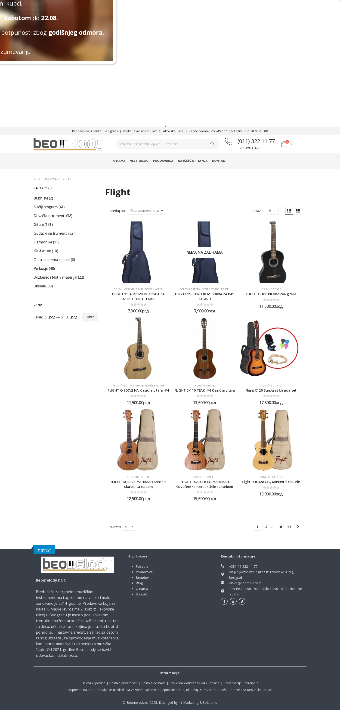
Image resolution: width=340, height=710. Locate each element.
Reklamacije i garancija (240, 683)
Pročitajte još (208, 278)
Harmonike (43, 242)
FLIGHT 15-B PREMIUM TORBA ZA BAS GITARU (204, 296)
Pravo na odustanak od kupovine (194, 683)
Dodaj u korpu (142, 278)
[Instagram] (233, 601)
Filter (90, 317)
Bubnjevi (41, 198)
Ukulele (144, 477)
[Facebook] (224, 601)
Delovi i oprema (124, 289)
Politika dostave (153, 683)
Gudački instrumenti (51, 233)
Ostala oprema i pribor (52, 259)
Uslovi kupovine (93, 683)
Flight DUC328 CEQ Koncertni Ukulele (271, 481)
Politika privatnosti (123, 683)
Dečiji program (46, 206)
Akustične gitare (123, 385)
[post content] (138, 252)
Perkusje (41, 268)
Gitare (140, 289)
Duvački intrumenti (49, 215)
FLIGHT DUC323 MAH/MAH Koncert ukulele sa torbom (138, 484)
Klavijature (42, 250)
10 (280, 526)
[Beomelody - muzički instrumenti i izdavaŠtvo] (68, 144)
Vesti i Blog (139, 161)
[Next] (298, 526)
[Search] (212, 144)
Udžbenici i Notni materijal (55, 277)
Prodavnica (163, 161)
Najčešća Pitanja (192, 161)
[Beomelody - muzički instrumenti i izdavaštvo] (77, 564)
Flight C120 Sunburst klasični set (271, 390)
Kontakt (219, 161)
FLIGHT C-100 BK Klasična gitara (271, 294)
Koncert (132, 477)
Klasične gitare (271, 289)
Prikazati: (258, 210)
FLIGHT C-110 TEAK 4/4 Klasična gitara (204, 390)
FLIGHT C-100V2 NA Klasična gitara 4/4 (138, 390)
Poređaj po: (117, 210)
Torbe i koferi (154, 289)
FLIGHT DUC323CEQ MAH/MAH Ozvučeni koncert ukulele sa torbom (204, 484)
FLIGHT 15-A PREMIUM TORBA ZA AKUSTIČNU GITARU (138, 296)
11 (289, 526)
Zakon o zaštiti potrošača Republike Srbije (239, 690)
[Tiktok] (242, 601)
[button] (289, 211)
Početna (142, 566)
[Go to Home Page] (35, 179)
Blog (139, 583)
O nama (119, 161)
